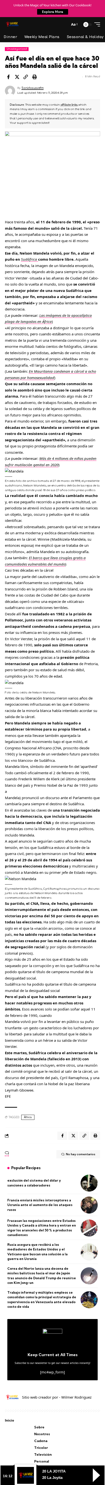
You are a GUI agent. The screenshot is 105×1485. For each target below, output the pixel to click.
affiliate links (69, 104)
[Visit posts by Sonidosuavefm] (10, 91)
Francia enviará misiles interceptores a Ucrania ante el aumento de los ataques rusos (40, 1205)
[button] (65, 24)
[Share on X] (17, 77)
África (28, 1117)
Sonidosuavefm (32, 88)
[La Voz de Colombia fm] (12, 24)
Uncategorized (17, 49)
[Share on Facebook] (8, 77)
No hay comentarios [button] (80, 1154)
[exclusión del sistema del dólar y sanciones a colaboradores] (89, 1183)
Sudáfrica (29, 259)
